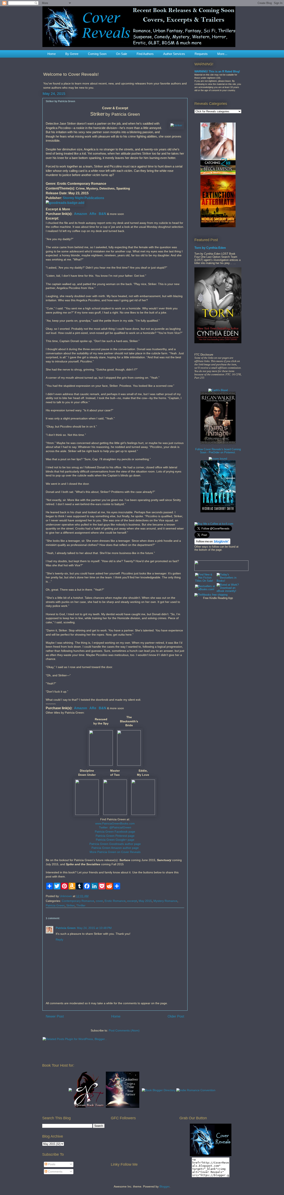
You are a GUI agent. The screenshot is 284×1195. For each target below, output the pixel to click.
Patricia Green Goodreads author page (115, 843)
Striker (70, 905)
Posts (51, 1164)
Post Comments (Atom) (124, 1030)
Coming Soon (97, 54)
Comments (54, 1171)
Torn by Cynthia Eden (210, 247)
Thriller (80, 905)
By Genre (71, 54)
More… (222, 54)
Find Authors (145, 54)
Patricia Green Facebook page (115, 831)
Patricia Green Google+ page (115, 839)
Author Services (174, 54)
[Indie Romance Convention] (195, 1090)
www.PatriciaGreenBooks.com (115, 823)
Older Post (176, 1016)
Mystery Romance (165, 900)
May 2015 (145, 900)
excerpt (132, 900)
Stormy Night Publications (83, 198)
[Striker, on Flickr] (176, 125)
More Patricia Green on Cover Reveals (115, 852)
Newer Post (55, 1016)
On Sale (121, 54)
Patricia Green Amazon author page (115, 847)
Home (51, 54)
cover (99, 900)
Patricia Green (55, 905)
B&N (102, 214)
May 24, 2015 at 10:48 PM (94, 928)
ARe (92, 214)
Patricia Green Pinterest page (115, 835)
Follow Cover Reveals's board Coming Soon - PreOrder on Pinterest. (218, 451)
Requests (201, 54)
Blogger (164, 1186)
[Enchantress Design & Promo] (122, 1106)
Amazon (80, 214)
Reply (59, 939)
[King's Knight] (218, 443)
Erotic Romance (115, 900)
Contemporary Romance (78, 900)
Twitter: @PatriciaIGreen (115, 827)
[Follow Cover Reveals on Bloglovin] (212, 543)
